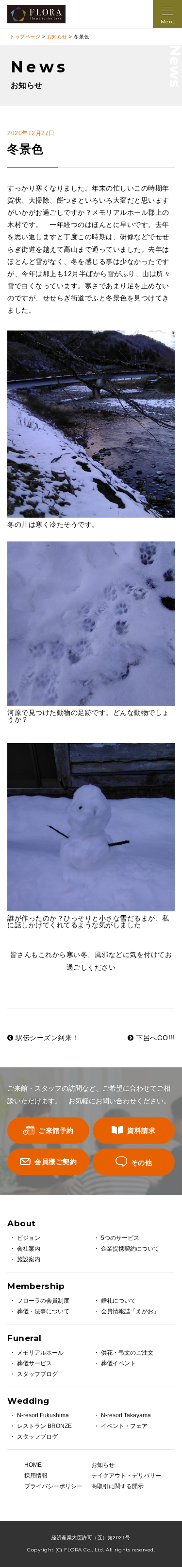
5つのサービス (120, 1238)
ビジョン (28, 1238)
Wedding (28, 1401)
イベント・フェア (124, 1426)
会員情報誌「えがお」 (130, 1311)
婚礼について (118, 1300)
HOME (33, 1465)
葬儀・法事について (43, 1311)
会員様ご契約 (55, 1162)
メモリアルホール (40, 1352)
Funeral (24, 1338)
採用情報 (36, 1475)
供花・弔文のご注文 (127, 1352)
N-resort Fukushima (43, 1415)
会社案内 (28, 1248)
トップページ (25, 36)
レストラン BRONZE (44, 1426)
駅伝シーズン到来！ (46, 1038)
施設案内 (28, 1259)
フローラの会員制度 (43, 1300)
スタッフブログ (37, 1374)
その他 (141, 1163)
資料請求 (141, 1130)
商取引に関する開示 (117, 1486)
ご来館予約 (56, 1130)
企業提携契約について (130, 1248)
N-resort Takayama (126, 1415)
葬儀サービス (34, 1363)
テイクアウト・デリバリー (124, 1475)
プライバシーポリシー (53, 1486)
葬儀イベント (118, 1363)
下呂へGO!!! (154, 1038)
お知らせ (57, 36)
